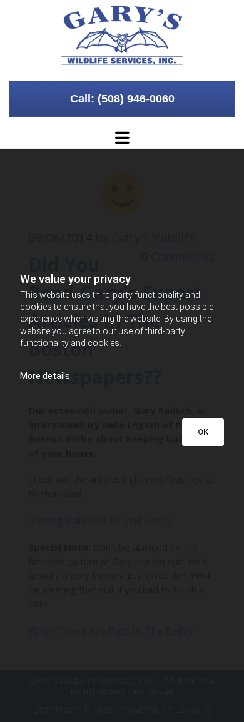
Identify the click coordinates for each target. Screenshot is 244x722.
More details (45, 376)
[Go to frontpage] (122, 36)
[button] (122, 99)
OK (203, 432)
